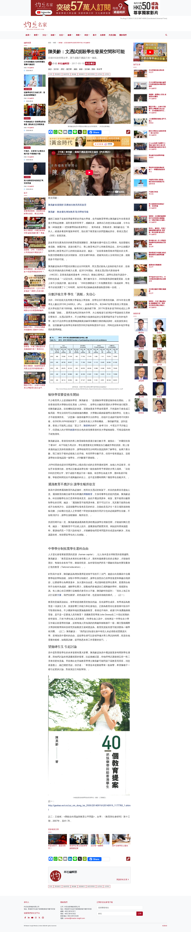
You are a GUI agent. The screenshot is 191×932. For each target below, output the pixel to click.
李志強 (151, 194)
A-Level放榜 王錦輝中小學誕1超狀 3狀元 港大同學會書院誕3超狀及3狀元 (157, 145)
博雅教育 (88, 494)
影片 (94, 35)
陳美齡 (74, 74)
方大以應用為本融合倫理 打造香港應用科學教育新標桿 (157, 84)
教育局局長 (91, 74)
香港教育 (58, 74)
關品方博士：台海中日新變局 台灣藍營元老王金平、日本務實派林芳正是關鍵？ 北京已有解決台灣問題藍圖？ (157, 111)
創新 (72, 429)
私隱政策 (164, 925)
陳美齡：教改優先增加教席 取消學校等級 (68, 211)
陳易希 (87, 425)
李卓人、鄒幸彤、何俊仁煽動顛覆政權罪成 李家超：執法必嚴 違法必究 (157, 230)
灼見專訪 (90, 63)
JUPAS (107, 74)
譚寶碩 (151, 123)
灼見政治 (27, 118)
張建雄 (151, 157)
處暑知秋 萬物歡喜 (155, 265)
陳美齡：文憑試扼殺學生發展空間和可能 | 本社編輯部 (74, 42)
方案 (59, 595)
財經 (52, 35)
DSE (50, 74)
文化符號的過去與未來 (156, 70)
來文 (150, 171)
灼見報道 (27, 147)
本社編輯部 (63, 63)
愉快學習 (66, 74)
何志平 (151, 72)
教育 (36, 35)
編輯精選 (152, 184)
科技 (86, 35)
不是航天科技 (153, 192)
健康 (69, 35)
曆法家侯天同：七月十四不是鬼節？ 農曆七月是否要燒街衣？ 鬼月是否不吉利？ (35, 291)
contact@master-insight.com (74, 918)
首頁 (49, 42)
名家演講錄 (28, 89)
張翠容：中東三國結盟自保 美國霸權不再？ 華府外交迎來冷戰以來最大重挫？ (35, 349)
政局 (27, 35)
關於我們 (123, 35)
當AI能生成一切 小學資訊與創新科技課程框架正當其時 (157, 242)
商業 (78, 35)
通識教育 (82, 74)
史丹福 (99, 74)
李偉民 (151, 257)
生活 (61, 35)
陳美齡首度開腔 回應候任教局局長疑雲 (67, 204)
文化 (44, 35)
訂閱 (139, 914)
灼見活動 (112, 35)
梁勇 (150, 281)
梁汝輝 (151, 246)
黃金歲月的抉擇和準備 (156, 155)
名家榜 (102, 35)
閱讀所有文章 (122, 879)
